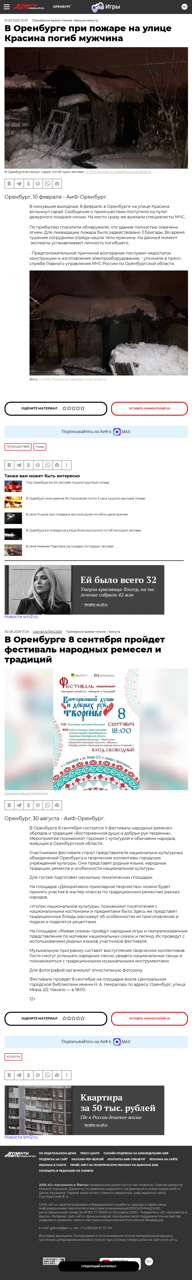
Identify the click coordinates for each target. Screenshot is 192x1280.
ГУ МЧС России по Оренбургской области (117, 172)
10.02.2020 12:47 (16, 20)
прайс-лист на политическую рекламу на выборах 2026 (114, 1165)
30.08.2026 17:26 (16, 632)
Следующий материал (98, 1266)
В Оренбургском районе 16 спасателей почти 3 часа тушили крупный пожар (85, 498)
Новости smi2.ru (21, 616)
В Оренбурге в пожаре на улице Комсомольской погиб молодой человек (83, 530)
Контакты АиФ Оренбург (127, 1159)
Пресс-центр (90, 1153)
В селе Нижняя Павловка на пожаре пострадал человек (70, 546)
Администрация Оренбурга (26, 793)
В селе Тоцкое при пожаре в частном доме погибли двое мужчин (77, 514)
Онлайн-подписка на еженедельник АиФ (136, 1153)
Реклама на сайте (164, 1159)
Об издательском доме (57, 1153)
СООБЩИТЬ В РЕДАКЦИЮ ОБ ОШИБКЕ (66, 1170)
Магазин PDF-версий (88, 1159)
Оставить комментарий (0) (149, 408)
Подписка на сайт (53, 1159)
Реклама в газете (52, 1165)
